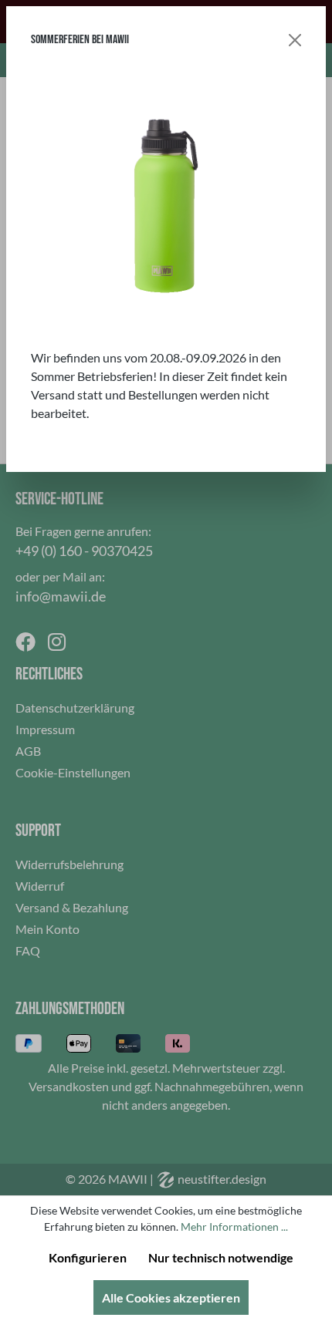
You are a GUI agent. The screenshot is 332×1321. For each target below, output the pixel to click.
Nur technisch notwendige (220, 1257)
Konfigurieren (88, 1257)
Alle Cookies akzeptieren (171, 1297)
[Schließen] (295, 40)
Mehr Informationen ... (234, 1226)
